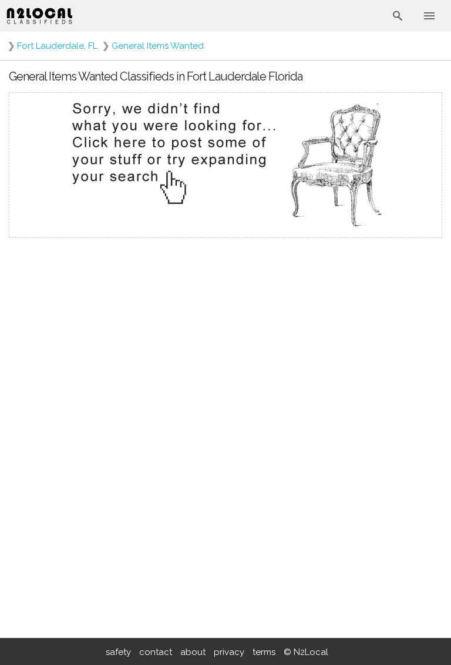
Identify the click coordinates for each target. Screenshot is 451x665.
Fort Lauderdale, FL (57, 46)
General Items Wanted (158, 46)
